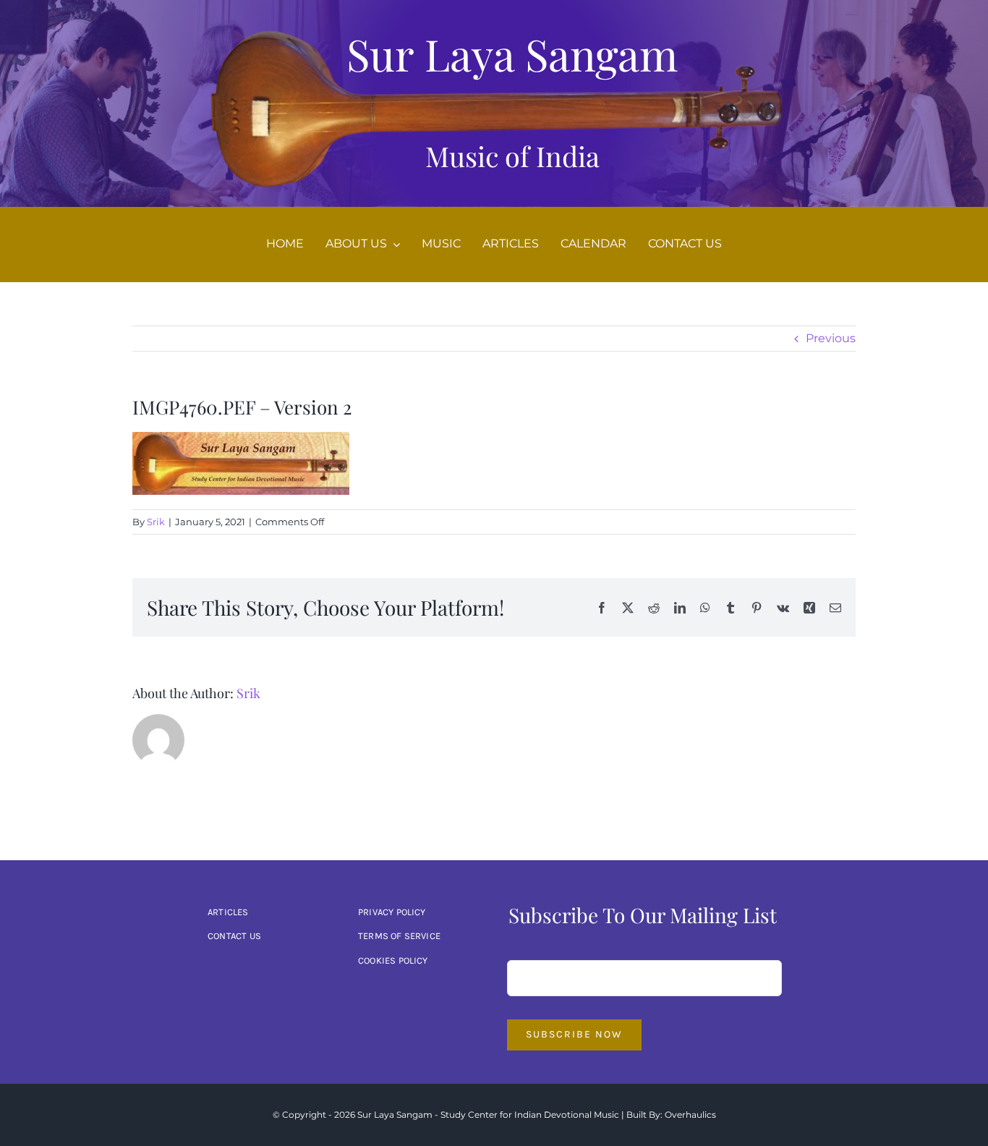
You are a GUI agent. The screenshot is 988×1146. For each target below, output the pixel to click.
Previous (831, 338)
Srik (156, 521)
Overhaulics (690, 1114)
